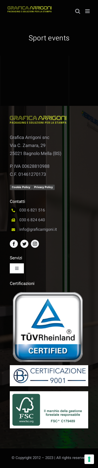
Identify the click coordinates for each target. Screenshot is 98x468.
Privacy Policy (43, 187)
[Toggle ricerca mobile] (77, 11)
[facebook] (14, 244)
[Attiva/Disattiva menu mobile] (87, 11)
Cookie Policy (21, 187)
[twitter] (24, 244)
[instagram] (35, 244)
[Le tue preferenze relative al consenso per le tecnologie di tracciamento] (89, 459)
